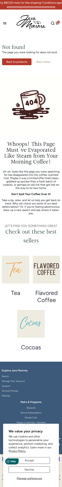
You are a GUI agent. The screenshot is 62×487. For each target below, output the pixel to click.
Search (5, 376)
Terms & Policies (10, 390)
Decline (29, 469)
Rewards (31, 407)
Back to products (16, 61)
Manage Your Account (13, 381)
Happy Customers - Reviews (31, 422)
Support (6, 386)
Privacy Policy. (17, 451)
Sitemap (6, 395)
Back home (43, 61)
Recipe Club (31, 417)
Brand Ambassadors (31, 412)
